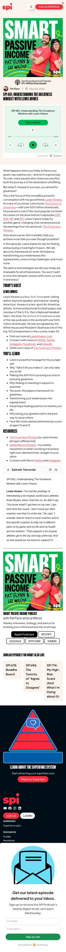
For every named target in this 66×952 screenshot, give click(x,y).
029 (57, 215)
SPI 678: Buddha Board (11, 669)
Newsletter (9, 840)
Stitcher (34, 641)
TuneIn (52, 641)
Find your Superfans (33, 779)
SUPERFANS (9, 821)
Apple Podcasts (24, 634)
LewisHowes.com (41, 336)
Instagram (16, 344)
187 (11, 218)
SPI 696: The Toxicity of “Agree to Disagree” (33, 676)
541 (22, 218)
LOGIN (27, 815)
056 (5, 218)
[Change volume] (56, 145)
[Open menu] (31, 7)
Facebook (29, 344)
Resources (9, 832)
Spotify (46, 634)
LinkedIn (47, 344)
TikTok (41, 340)
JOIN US (11, 815)
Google (15, 641)
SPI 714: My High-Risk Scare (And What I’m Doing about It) (53, 680)
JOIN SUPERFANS (49, 6)
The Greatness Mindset (47, 347)
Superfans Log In (12, 825)
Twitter (51, 340)
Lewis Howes (53, 199)
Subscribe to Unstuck (23, 445)
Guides (7, 836)
